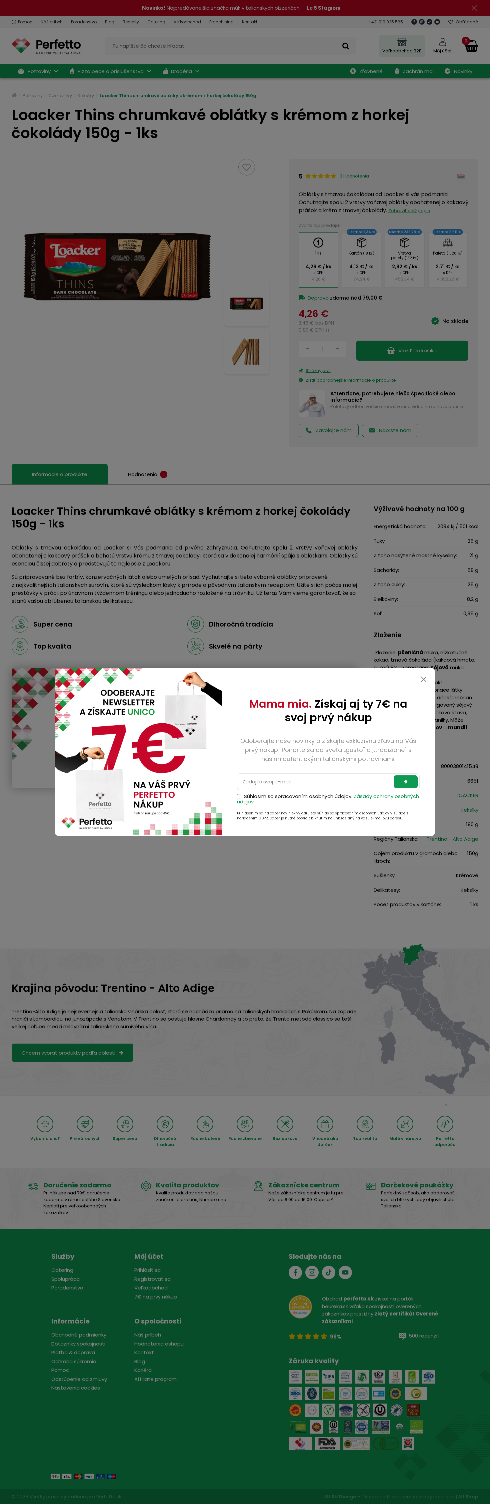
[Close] (423, 679)
